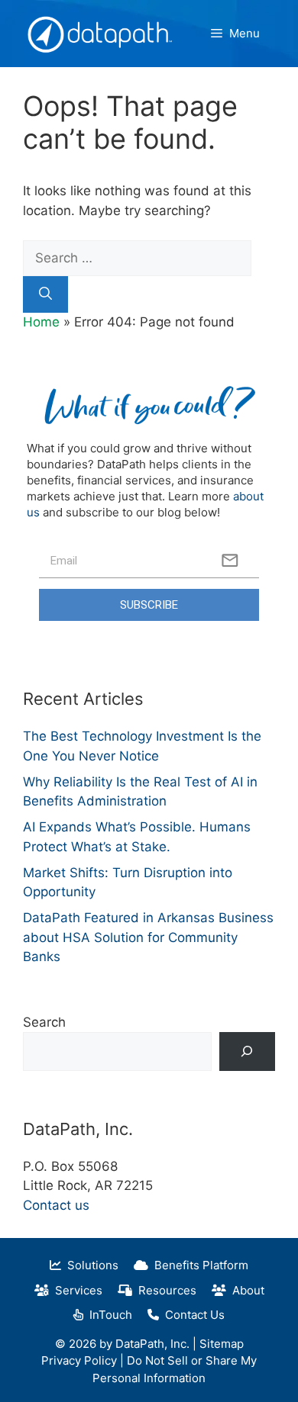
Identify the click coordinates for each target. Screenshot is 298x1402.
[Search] (45, 294)
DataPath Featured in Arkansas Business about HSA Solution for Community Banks (148, 937)
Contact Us (192, 1314)
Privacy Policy (79, 1360)
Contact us (56, 1205)
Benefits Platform (198, 1265)
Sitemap (221, 1343)
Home (41, 322)
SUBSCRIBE (149, 605)
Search (44, 1022)
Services (75, 1290)
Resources (164, 1290)
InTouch (107, 1314)
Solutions (89, 1265)
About (245, 1290)
